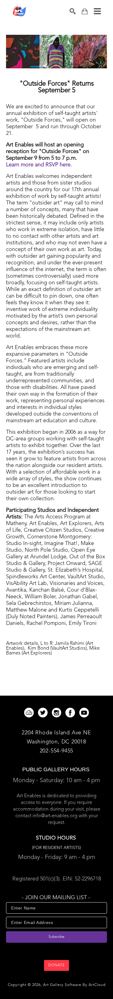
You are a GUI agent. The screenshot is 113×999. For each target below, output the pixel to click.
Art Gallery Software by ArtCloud (74, 985)
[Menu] (97, 11)
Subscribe (56, 937)
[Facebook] (71, 712)
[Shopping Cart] (85, 11)
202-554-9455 (57, 751)
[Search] (73, 11)
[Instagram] (57, 712)
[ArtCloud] (30, 712)
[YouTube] (84, 712)
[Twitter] (44, 712)
